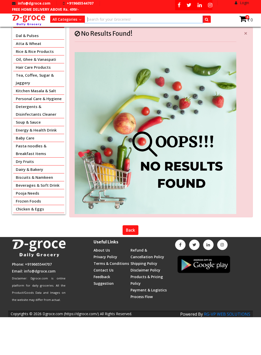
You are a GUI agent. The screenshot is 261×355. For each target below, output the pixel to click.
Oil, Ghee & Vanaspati (36, 59)
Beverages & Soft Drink (37, 185)
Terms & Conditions (111, 263)
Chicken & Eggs (30, 208)
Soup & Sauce (28, 122)
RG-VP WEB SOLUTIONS (227, 314)
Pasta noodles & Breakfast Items (31, 149)
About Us (102, 250)
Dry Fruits (25, 161)
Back (130, 230)
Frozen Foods (28, 201)
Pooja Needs (27, 193)
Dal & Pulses (27, 35)
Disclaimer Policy (145, 270)
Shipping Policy (143, 263)
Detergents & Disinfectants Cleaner (36, 110)
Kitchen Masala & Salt (36, 90)
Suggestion (104, 283)
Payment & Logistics (148, 290)
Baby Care (25, 137)
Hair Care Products (33, 67)
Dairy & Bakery (29, 169)
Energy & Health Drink (36, 130)
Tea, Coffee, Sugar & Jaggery (35, 79)
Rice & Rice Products (35, 51)
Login (244, 2)
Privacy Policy (105, 256)
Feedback (102, 276)
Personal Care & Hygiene (39, 98)
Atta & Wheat (28, 43)
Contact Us (103, 270)
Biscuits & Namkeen (34, 177)
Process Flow (141, 296)
